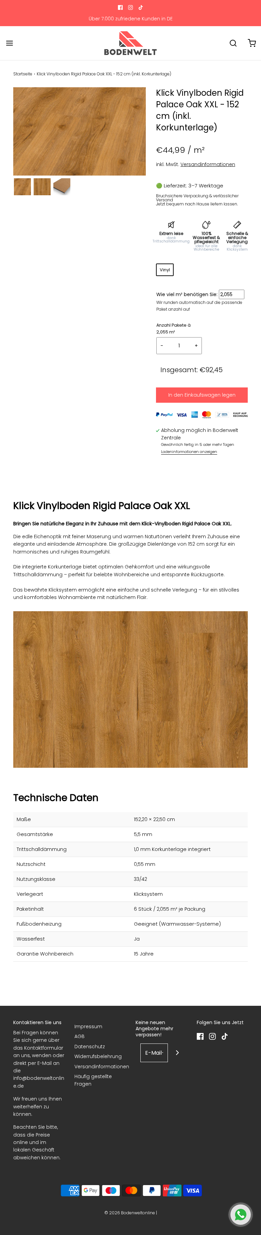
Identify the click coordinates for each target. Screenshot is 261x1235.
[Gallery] (79, 142)
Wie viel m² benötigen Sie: (187, 294)
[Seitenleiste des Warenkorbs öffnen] (251, 43)
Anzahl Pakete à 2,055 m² (173, 328)
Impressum (88, 1026)
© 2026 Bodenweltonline (129, 1213)
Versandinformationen (207, 164)
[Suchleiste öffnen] (233, 43)
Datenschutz (89, 1046)
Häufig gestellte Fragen (93, 1080)
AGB (79, 1036)
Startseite (22, 74)
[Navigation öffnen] (9, 43)
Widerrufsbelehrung (98, 1056)
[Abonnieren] (177, 1052)
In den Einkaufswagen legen (202, 395)
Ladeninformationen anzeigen (189, 451)
